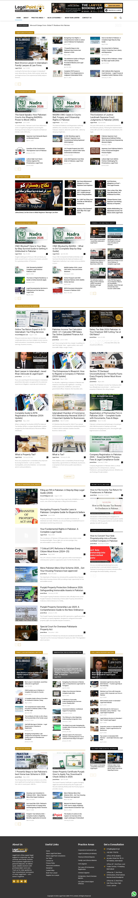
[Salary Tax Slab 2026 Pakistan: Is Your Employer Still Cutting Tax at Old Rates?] (106, 318)
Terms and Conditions (53, 865)
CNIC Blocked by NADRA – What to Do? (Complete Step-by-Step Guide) (68, 248)
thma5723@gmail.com (21, 334)
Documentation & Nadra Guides (24, 242)
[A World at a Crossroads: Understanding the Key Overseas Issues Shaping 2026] (57, 702)
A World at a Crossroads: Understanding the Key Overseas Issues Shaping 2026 (71, 701)
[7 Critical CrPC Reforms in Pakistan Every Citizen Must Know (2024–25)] (98, 253)
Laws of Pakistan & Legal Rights (97, 258)
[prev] (116, 25)
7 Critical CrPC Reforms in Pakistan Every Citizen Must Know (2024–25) (97, 262)
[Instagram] (17, 881)
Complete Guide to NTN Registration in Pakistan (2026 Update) (29, 415)
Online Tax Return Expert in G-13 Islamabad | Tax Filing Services (30, 330)
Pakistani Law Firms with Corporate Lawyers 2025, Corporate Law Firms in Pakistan (111, 693)
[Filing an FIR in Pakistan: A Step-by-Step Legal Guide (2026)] (95, 61)
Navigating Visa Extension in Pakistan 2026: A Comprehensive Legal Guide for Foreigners (73, 683)
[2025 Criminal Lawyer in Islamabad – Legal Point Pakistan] (94, 703)
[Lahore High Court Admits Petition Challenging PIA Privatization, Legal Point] (95, 161)
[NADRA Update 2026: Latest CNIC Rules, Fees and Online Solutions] (57, 269)
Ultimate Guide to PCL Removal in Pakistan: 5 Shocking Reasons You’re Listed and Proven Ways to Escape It (73, 736)
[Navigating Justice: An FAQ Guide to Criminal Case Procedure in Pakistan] (115, 232)
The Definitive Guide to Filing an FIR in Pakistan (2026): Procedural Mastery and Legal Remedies (97, 283)
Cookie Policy (50, 870)
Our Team (49, 858)
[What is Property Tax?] (31, 443)
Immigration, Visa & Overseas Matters (87, 877)
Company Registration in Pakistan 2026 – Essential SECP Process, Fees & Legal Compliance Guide (106, 457)
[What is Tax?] (69, 443)
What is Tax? (58, 454)
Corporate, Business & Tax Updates (100, 513)
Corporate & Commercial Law (87, 850)
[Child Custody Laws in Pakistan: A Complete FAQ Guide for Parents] (19, 692)
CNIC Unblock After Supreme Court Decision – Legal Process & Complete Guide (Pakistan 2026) (112, 73)
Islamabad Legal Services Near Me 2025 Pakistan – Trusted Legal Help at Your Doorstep (111, 683)
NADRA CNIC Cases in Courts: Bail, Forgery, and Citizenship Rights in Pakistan (67, 117)
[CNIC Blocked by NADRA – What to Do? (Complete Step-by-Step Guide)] (69, 235)
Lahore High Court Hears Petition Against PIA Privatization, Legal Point (34, 161)
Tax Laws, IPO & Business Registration (86, 868)
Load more (68, 476)
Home (48, 851)
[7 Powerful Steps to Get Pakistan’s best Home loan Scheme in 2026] (57, 50)
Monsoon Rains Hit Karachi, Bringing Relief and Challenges (52, 25)
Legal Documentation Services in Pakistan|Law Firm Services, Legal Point (37, 290)
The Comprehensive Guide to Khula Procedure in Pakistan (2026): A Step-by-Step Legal (36, 708)
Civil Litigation (82, 864)
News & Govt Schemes (59, 768)
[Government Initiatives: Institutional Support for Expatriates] (57, 711)
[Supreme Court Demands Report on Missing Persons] (20, 138)
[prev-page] (16, 84)
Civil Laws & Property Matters (96, 236)
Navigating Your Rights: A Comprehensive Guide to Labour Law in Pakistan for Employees (74, 40)
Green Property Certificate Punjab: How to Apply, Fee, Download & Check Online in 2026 (69, 774)
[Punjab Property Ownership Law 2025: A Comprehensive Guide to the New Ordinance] (26, 613)
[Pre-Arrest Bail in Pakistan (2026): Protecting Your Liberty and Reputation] (95, 50)
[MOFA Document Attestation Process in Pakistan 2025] (57, 290)
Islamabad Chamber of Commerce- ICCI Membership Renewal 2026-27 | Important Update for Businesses (69, 415)
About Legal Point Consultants (55, 856)
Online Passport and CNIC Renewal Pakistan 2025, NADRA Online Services (74, 280)
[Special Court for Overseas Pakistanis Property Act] (26, 633)
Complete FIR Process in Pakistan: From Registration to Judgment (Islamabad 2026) (74, 73)
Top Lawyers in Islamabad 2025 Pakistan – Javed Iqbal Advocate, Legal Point (111, 737)
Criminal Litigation (84, 873)
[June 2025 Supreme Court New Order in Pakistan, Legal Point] (57, 161)
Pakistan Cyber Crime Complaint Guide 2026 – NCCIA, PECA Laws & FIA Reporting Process (115, 767)
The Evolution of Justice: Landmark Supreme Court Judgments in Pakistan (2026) (104, 117)
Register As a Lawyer (52, 875)
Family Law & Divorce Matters (87, 860)
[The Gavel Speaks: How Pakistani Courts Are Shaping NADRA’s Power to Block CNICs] (31, 104)
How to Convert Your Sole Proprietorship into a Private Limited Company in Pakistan (104, 538)
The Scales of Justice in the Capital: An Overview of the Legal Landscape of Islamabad (74, 816)
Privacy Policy (50, 863)
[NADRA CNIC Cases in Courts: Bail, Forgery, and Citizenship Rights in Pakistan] (69, 104)
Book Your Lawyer (51, 873)
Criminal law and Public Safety (114, 236)
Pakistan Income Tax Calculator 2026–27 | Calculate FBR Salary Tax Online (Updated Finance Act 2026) (67, 333)
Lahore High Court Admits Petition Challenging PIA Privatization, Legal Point (110, 161)
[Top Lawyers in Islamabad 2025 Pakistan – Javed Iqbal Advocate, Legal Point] (94, 738)
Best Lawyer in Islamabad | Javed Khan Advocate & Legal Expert (97, 241)
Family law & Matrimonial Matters (24, 59)
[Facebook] (14, 881)
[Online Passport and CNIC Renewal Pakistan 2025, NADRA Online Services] (57, 280)
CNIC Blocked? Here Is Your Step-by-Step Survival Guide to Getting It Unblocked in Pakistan (31, 248)
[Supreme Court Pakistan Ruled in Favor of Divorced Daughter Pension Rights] (95, 151)
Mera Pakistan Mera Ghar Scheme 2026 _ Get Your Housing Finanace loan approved (74, 795)
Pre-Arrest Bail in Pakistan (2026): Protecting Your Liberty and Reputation (112, 50)
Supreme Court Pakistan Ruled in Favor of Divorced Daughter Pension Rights (112, 150)
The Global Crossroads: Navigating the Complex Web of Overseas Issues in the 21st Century (73, 727)
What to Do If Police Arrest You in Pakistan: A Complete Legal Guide (115, 262)
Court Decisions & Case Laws (23, 111)
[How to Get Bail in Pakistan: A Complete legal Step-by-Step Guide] (95, 40)
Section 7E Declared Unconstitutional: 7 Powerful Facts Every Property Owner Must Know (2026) (106, 375)
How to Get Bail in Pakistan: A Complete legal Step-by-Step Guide (111, 40)
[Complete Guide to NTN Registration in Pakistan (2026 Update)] (31, 402)
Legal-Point (18, 68)
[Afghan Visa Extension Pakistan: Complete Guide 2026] (57, 693)
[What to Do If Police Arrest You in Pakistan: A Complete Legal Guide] (115, 253)
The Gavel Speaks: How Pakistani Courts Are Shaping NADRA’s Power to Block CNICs (30, 117)
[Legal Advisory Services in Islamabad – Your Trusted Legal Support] (94, 720)
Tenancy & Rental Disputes (86, 857)
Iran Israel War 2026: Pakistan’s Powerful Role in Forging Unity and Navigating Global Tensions (36, 805)
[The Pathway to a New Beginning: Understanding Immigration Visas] (57, 719)
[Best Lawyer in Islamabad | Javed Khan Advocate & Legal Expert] (98, 232)
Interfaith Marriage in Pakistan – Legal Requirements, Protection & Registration (36, 726)
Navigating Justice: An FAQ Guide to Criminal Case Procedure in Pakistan (114, 242)
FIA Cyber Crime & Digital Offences (86, 882)
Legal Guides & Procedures (95, 277)
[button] (120, 17)
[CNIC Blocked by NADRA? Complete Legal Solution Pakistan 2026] (20, 269)
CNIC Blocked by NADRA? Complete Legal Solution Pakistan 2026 (34, 269)
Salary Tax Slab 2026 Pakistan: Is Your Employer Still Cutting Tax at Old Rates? (105, 332)
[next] (120, 25)
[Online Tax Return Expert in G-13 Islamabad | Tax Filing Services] (31, 318)
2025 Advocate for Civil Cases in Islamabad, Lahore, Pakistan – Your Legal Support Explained (110, 710)
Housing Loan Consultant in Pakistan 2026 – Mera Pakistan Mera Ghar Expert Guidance (36, 795)
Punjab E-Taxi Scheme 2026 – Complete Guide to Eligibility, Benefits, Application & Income (36, 816)
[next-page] (19, 84)
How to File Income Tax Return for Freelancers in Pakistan (106, 491)
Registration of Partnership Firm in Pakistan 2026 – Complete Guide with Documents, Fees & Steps (106, 415)
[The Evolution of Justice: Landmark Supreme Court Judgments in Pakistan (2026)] (106, 104)
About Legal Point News (53, 853)
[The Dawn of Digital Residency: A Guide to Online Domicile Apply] (20, 280)
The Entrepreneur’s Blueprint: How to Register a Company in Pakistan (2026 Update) (68, 374)
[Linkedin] (25, 881)
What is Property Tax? (25, 454)
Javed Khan (55, 339)
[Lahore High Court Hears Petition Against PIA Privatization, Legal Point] (20, 161)
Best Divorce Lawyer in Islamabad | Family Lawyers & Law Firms (31, 64)
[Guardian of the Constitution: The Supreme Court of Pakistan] (20, 151)
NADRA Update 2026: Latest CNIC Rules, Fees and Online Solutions (73, 269)
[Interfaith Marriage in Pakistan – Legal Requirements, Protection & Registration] (19, 726)
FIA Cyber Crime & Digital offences (114, 762)
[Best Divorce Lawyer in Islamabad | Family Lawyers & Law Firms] (31, 48)
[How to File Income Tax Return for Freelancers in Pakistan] (106, 506)
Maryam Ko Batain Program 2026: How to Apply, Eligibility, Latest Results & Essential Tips (74, 805)
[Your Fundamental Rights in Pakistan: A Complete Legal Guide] (26, 535)
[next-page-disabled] (94, 775)
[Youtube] (21, 881)
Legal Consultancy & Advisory (87, 853)
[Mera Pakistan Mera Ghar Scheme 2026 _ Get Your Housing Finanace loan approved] (26, 574)
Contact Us (49, 860)
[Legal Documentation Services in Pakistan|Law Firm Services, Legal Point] (20, 290)
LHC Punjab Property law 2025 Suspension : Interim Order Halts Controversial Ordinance (74, 150)
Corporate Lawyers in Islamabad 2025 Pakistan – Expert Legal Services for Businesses (111, 728)
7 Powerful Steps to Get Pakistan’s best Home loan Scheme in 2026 (72, 50)
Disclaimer (49, 868)
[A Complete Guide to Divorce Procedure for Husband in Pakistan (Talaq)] (19, 701)
